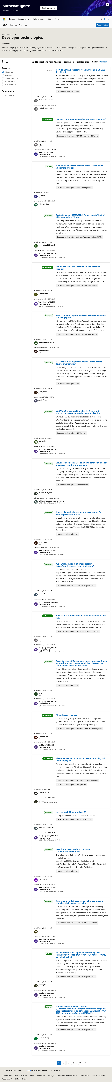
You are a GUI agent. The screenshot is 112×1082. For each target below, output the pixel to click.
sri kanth (41, 594)
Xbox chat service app (66, 715)
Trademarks (6, 1079)
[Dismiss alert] (107, 4)
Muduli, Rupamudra (45, 100)
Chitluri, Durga (44, 1038)
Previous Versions (20, 1076)
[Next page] (85, 1063)
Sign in (106, 19)
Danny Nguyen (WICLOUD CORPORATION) (48, 254)
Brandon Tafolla (44, 737)
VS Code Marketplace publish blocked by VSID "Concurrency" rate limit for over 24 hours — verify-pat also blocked (81, 954)
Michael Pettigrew (45, 493)
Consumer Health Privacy (66, 1076)
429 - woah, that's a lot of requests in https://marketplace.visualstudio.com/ (75, 564)
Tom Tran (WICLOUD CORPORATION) (46, 153)
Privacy (50, 1076)
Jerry (40, 693)
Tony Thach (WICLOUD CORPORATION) (46, 303)
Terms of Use (84, 1076)
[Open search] (101, 19)
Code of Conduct (98, 1076)
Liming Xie (42, 985)
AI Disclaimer (6, 1076)
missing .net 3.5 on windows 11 (71, 812)
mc (39, 144)
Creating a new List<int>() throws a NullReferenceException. (73, 850)
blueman (41, 196)
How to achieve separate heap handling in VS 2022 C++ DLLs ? (80, 70)
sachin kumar (43, 931)
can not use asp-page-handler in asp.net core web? (81, 119)
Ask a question (102, 25)
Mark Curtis (42, 879)
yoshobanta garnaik (46, 827)
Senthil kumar (43, 351)
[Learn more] (15, 75)
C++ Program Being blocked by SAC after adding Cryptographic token (79, 362)
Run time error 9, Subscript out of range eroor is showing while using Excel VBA (79, 902)
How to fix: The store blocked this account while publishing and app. (79, 166)
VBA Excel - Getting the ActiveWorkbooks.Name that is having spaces (81, 316)
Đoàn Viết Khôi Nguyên (47, 245)
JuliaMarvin (42, 801)
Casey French (43, 392)
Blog (31, 1076)
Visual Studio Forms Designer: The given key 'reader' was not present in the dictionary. (82, 463)
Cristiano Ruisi (43, 204)
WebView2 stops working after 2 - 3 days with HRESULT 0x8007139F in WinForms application (78, 412)
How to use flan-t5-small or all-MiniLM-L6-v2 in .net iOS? (81, 616)
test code (42, 441)
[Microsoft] (4, 19)
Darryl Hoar (42, 542)
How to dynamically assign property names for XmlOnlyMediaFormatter (79, 513)
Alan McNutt (43, 294)
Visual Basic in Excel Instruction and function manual (78, 267)
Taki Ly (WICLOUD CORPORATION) (51, 501)
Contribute (41, 1076)
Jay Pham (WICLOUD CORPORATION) (46, 746)
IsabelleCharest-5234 (46, 342)
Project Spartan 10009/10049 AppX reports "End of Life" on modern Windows (80, 216)
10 (80, 1063)
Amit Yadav (42, 400)
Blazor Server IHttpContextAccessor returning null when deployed (80, 759)
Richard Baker (43, 793)
